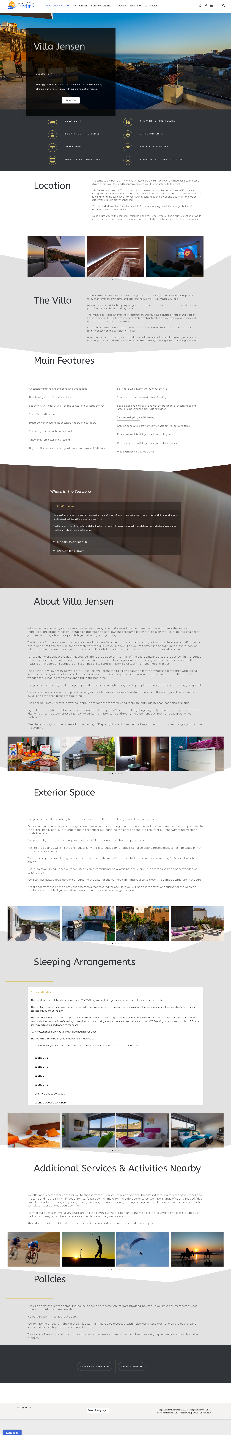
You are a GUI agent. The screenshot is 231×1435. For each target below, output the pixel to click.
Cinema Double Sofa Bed (50, 1094)
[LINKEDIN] (211, 5)
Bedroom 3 (42, 1067)
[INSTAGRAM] (200, 5)
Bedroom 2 (42, 1058)
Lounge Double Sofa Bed (50, 1103)
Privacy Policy (24, 1407)
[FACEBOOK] (206, 5)
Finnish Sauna (65, 506)
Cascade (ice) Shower (70, 551)
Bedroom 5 (41, 1085)
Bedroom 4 (42, 1076)
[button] (109, 279)
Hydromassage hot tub (72, 542)
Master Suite (43, 992)
